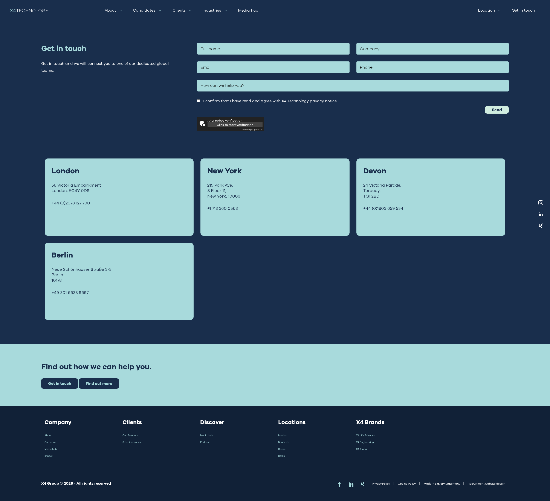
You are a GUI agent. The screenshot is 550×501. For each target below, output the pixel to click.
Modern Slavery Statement (442, 483)
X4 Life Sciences (365, 435)
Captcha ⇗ (253, 129)
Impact (48, 456)
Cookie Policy (407, 483)
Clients (179, 10)
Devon (282, 449)
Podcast (205, 442)
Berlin (281, 456)
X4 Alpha (361, 449)
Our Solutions (130, 435)
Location (486, 10)
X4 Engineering (365, 442)
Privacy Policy (381, 483)
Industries (212, 10)
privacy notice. (324, 101)
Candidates (144, 10)
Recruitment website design (486, 483)
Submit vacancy (131, 442)
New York (283, 442)
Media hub (248, 10)
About (110, 10)
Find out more (99, 383)
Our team (49, 442)
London (282, 435)
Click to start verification (235, 124)
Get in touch (523, 10)
